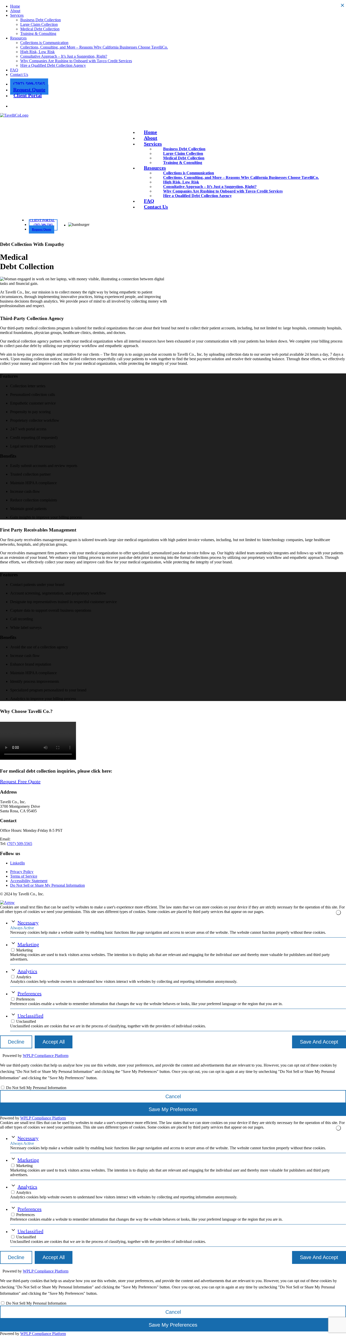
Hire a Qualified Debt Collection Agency (53, 65)
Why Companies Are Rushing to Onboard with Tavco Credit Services (76, 61)
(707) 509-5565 (29, 84)
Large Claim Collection (39, 24)
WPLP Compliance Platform (45, 1055)
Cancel (173, 1096)
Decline (16, 1042)
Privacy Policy (21, 872)
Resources (18, 38)
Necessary (28, 922)
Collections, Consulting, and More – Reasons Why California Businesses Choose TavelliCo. (94, 47)
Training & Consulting (38, 33)
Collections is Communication (44, 42)
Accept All (54, 1042)
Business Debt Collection (40, 20)
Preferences (29, 993)
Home (15, 6)
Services (17, 15)
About (15, 11)
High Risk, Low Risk (37, 52)
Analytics (27, 971)
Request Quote (29, 89)
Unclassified (30, 1016)
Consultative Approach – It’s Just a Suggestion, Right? (63, 56)
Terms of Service (23, 876)
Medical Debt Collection (40, 29)
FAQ (14, 70)
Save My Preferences (173, 1109)
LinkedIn (17, 863)
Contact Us (19, 74)
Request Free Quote (20, 781)
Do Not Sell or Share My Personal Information (47, 885)
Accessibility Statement (28, 881)
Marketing (28, 944)
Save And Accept (319, 1042)
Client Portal (27, 95)
